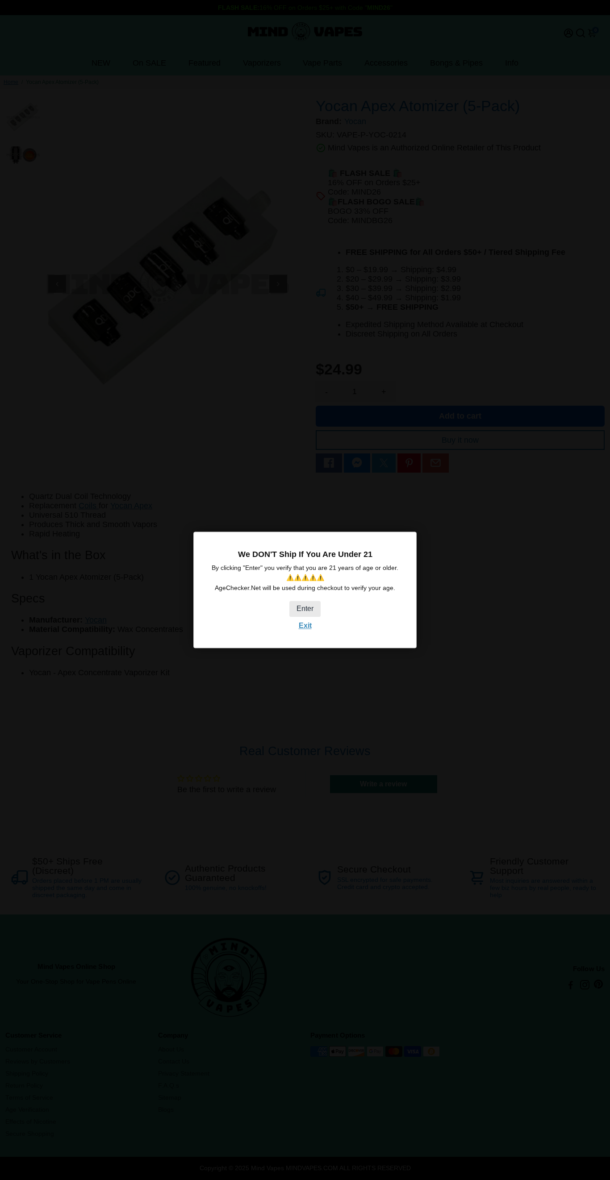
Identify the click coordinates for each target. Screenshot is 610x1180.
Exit (305, 625)
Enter (305, 608)
